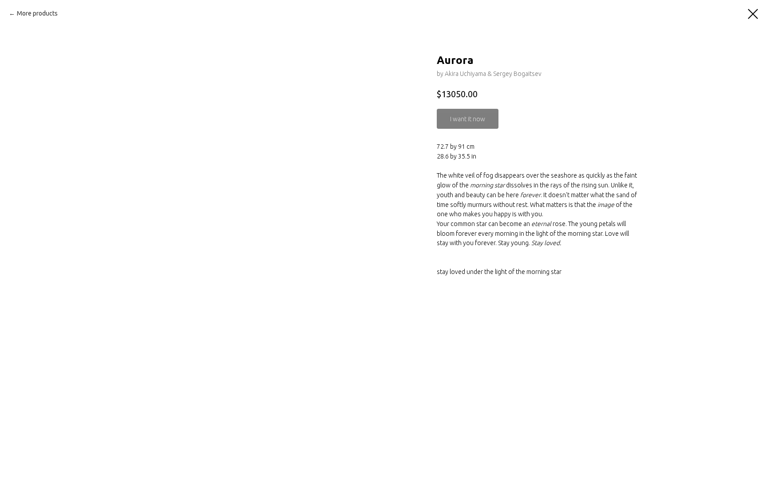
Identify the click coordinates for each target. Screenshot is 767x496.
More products (37, 13)
